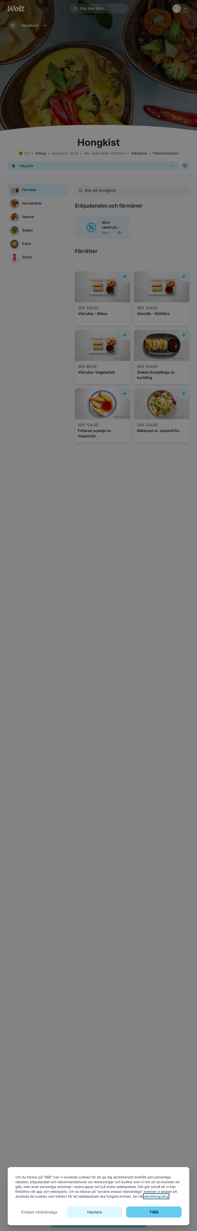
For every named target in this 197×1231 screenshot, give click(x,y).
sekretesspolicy (156, 1196)
